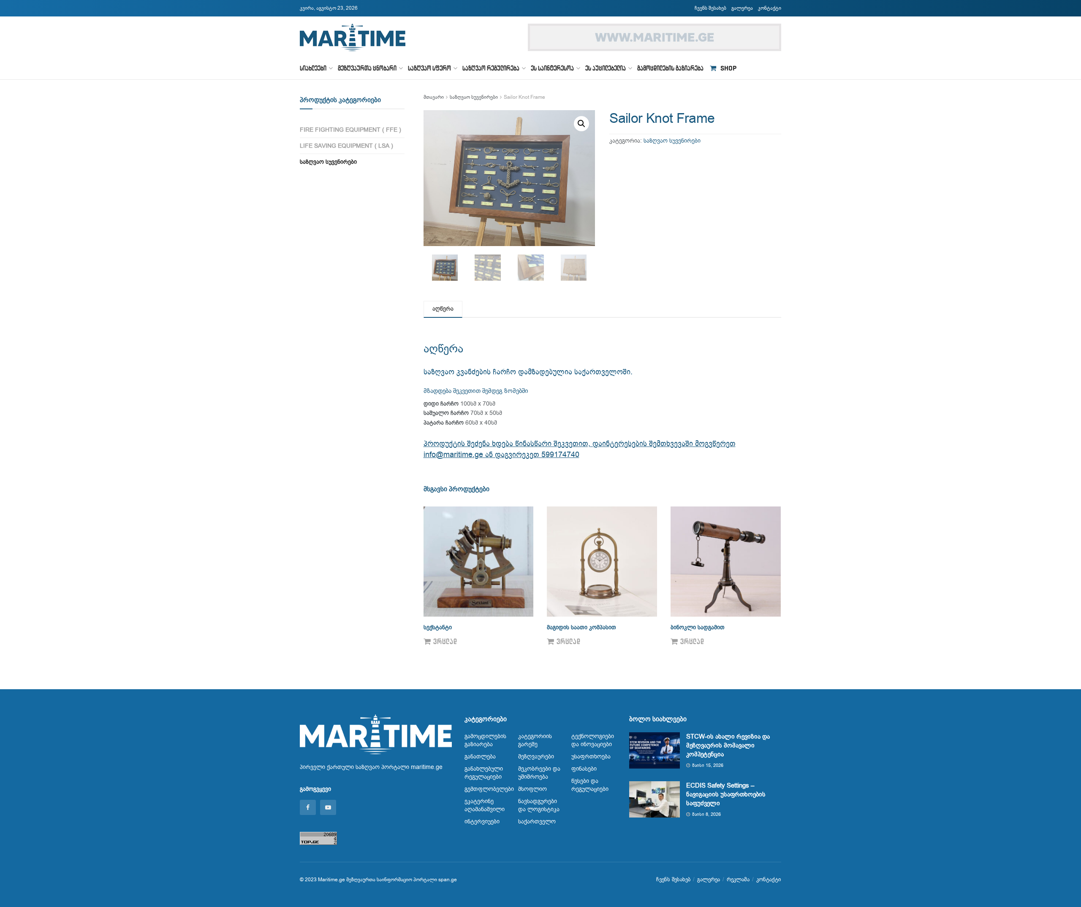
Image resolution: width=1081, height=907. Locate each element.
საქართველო (537, 822)
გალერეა (742, 8)
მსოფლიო (532, 789)
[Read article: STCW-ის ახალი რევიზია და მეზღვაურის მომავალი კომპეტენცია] (654, 750)
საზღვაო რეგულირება (490, 68)
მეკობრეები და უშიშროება (539, 773)
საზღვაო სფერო (429, 68)
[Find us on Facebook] (308, 807)
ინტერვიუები (482, 822)
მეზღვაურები (536, 757)
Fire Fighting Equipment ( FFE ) (350, 130)
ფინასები (584, 769)
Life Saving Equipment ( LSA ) (346, 146)
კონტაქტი (769, 8)
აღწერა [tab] (443, 309)
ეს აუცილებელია (605, 68)
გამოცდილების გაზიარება (670, 68)
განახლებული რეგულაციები (483, 773)
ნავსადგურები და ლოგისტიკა (539, 805)
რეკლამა (738, 879)
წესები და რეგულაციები (589, 785)
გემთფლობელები (489, 789)
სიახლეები (313, 68)
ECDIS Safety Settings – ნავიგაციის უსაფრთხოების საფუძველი (726, 794)
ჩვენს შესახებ (710, 8)
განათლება (480, 757)
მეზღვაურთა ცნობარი (367, 68)
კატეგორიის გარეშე (535, 740)
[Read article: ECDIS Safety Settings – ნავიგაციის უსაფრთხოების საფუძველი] (654, 799)
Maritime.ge (331, 879)
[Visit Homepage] (352, 37)
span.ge (447, 879)
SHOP (728, 68)
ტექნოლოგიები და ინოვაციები (592, 740)
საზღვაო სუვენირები (474, 97)
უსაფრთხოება (591, 757)
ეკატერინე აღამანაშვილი (484, 805)
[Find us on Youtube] (328, 807)
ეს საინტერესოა (552, 68)
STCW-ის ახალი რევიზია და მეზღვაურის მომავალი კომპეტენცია (728, 745)
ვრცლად (445, 641)
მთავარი (434, 97)
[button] (581, 123)
